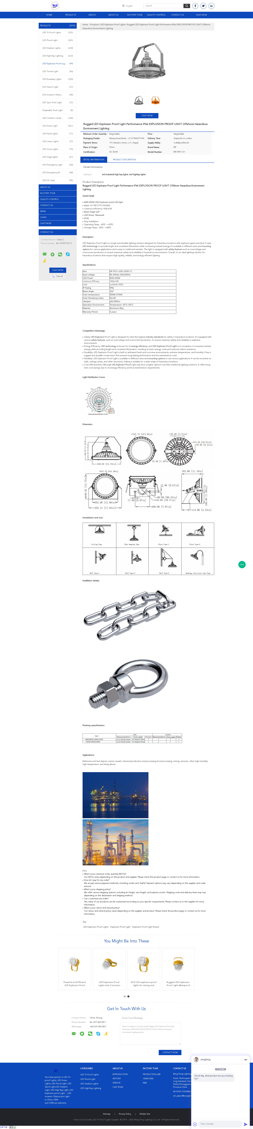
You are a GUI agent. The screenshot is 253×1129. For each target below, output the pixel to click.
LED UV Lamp (57, 180)
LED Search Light (57, 87)
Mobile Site (145, 1114)
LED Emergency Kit (57, 173)
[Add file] (195, 1124)
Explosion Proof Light (120, 927)
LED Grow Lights (57, 149)
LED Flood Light (57, 40)
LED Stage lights (57, 157)
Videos (92, 15)
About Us (113, 15)
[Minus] (245, 1059)
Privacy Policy (125, 1114)
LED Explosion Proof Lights (57, 64)
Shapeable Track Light (57, 110)
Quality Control (156, 15)
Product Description (124, 160)
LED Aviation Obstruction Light (57, 95)
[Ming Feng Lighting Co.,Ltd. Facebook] (195, 6)
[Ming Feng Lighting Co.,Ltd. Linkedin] (211, 6)
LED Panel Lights (57, 134)
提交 (11, 1127)
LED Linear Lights (57, 141)
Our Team (118, 1087)
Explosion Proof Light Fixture (145, 927)
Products (70, 15)
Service (116, 1083)
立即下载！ (4, 1127)
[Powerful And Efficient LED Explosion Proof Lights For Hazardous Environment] (75, 964)
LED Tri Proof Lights (57, 33)
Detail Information (93, 160)
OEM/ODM (148, 1079)
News (43, 211)
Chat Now (201, 15)
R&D (145, 1083)
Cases (43, 217)
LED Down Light (57, 126)
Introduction (120, 1074)
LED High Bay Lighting (57, 56)
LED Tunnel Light (57, 71)
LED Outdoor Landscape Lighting (58, 118)
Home (49, 15)
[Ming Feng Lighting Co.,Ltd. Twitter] (203, 6)
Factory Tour (134, 15)
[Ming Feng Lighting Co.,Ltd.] (45, 254)
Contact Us (177, 15)
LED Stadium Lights (57, 48)
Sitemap (106, 1114)
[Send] (245, 1124)
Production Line (152, 1074)
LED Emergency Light (57, 165)
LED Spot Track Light (57, 103)
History (117, 1079)
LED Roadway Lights (57, 79)
